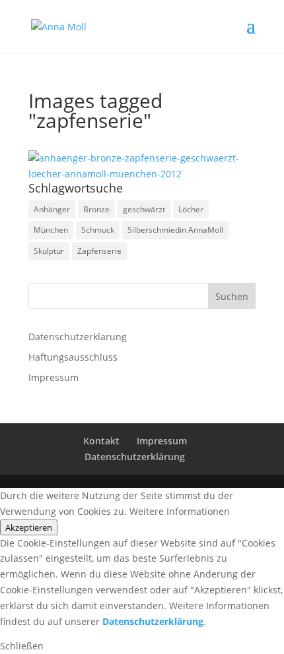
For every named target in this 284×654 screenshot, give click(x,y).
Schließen (22, 645)
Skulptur (49, 250)
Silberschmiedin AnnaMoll (175, 229)
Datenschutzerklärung (77, 336)
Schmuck (97, 229)
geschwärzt (144, 209)
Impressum (53, 377)
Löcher (190, 209)
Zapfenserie (99, 250)
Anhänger (52, 209)
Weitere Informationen (179, 511)
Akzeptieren (28, 527)
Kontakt (101, 440)
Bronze (96, 209)
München (51, 229)
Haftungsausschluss (73, 357)
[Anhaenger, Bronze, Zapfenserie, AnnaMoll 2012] (142, 166)
